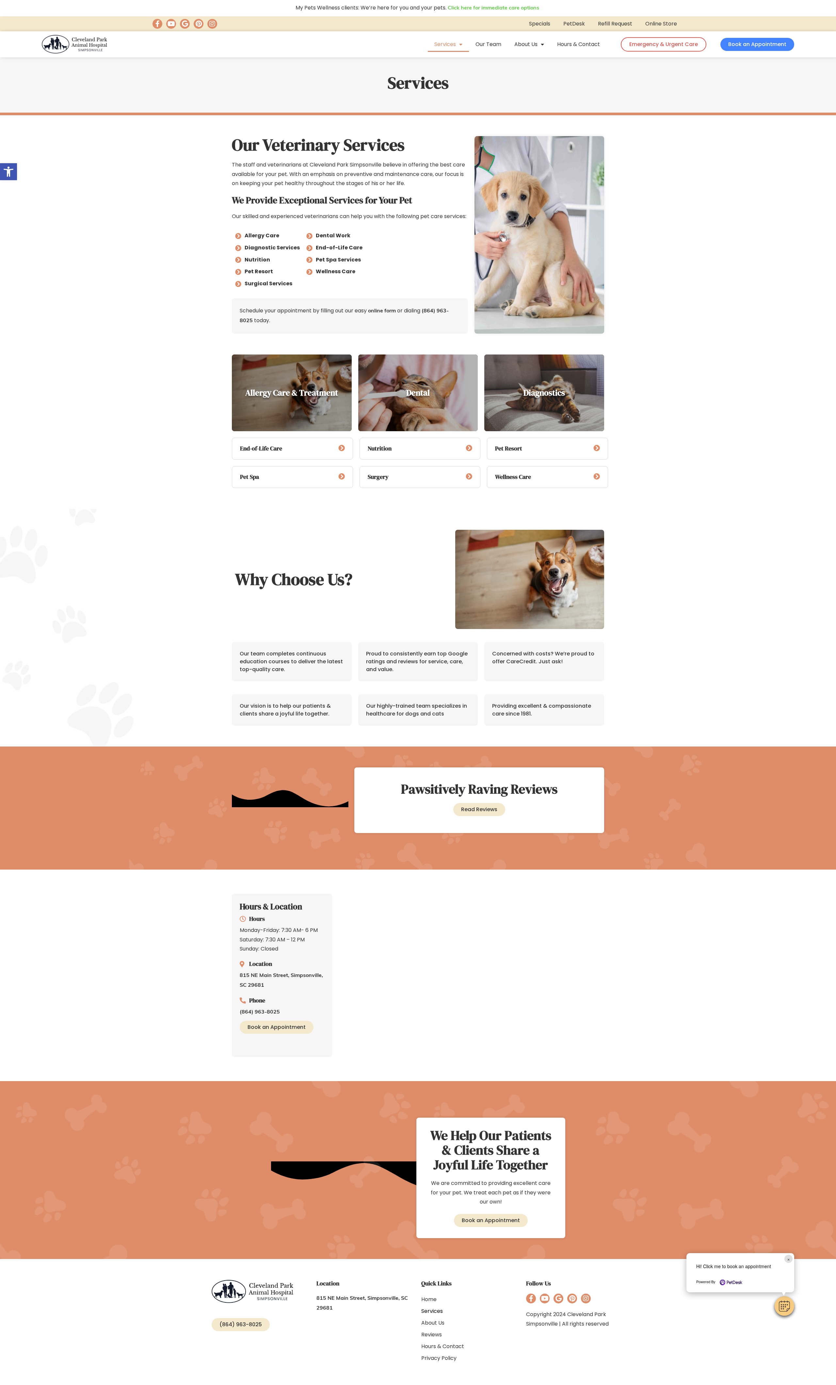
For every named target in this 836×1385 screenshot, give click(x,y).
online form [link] (382, 311)
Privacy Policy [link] (439, 1358)
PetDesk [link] (574, 24)
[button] (784, 1306)
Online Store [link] (661, 24)
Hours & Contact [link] (578, 44)
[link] (8, 171)
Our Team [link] (488, 44)
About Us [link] (526, 44)
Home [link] (429, 1299)
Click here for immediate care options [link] (493, 8)
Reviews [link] (431, 1334)
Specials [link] (539, 24)
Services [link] (445, 44)
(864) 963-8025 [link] (260, 1012)
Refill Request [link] (615, 24)
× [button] (788, 1259)
